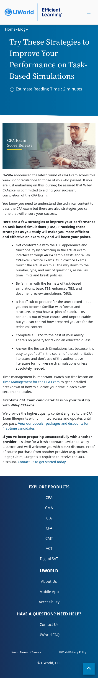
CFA (49, 528)
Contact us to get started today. (42, 461)
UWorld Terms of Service (25, 652)
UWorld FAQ (49, 634)
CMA (49, 507)
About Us (49, 581)
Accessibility (49, 601)
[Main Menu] (88, 12)
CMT (49, 538)
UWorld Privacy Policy (72, 652)
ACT (49, 548)
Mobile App (49, 591)
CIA (49, 518)
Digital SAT (49, 558)
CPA (49, 497)
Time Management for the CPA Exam (31, 381)
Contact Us (49, 624)
